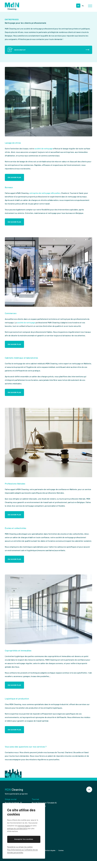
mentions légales (24, 826)
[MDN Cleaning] (12, 6)
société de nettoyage (43, 148)
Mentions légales (50, 850)
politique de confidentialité (17, 828)
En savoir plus (14, 177)
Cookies (61, 850)
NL (83, 6)
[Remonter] (89, 789)
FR (78, 6)
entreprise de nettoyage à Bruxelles (44, 193)
